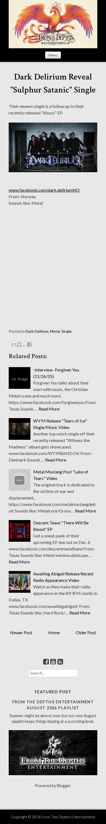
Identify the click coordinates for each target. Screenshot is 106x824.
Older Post (86, 632)
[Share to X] (24, 344)
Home (54, 632)
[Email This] (14, 344)
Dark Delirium (37, 331)
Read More (49, 408)
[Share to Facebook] (29, 344)
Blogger (63, 785)
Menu (53, 55)
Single (66, 331)
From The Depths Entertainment (68, 817)
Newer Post (21, 632)
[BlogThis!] (19, 344)
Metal (55, 331)
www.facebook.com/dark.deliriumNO (44, 190)
